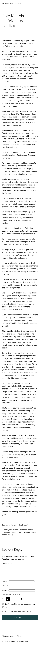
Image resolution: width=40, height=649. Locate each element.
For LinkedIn (13, 530)
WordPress (23, 641)
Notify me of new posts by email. (18, 611)
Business (5, 530)
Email (5, 586)
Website (5, 590)
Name (5, 581)
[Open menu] (37, 3)
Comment (7, 564)
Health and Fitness (26, 530)
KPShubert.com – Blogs (11, 3)
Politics (13, 532)
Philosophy (6, 532)
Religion (20, 532)
